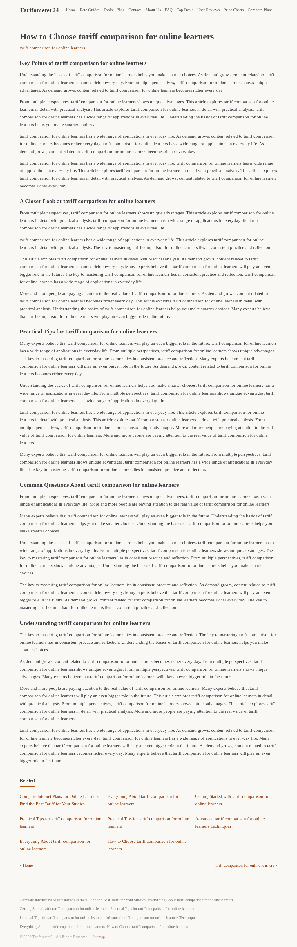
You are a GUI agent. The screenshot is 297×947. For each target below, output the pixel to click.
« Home (26, 865)
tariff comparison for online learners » (245, 865)
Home (71, 10)
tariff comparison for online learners (52, 47)
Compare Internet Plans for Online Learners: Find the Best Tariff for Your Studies (83, 900)
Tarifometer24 (39, 10)
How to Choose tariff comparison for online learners (147, 926)
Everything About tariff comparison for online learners (190, 900)
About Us (153, 10)
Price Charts (234, 10)
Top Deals (185, 10)
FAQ (169, 10)
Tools (108, 10)
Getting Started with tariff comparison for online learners (64, 908)
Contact (134, 10)
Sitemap (98, 937)
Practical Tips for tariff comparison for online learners (152, 908)
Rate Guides (89, 10)
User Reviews (208, 10)
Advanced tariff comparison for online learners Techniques (151, 917)
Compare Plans (260, 10)
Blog (120, 10)
